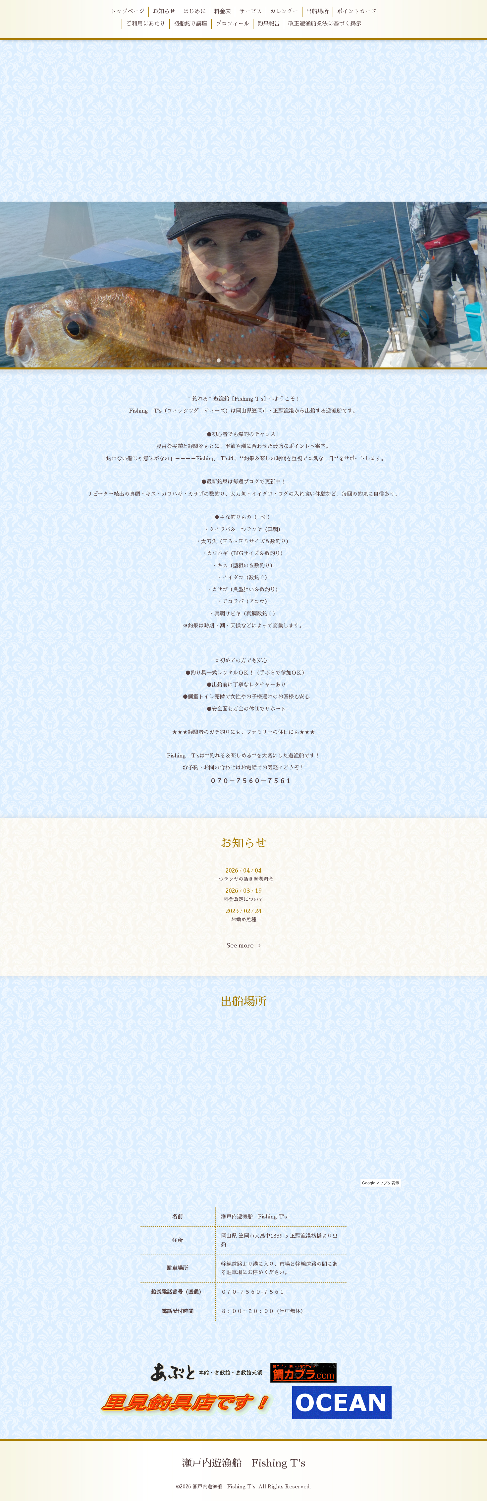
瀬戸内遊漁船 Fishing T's (243, 1463)
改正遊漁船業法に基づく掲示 (324, 24)
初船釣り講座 (190, 24)
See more (242, 945)
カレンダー (284, 11)
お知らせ (164, 11)
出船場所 (317, 11)
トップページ (127, 11)
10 (288, 361)
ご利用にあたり (145, 24)
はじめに (194, 11)
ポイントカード (356, 11)
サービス (250, 11)
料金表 (222, 11)
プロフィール (232, 24)
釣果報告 (268, 24)
